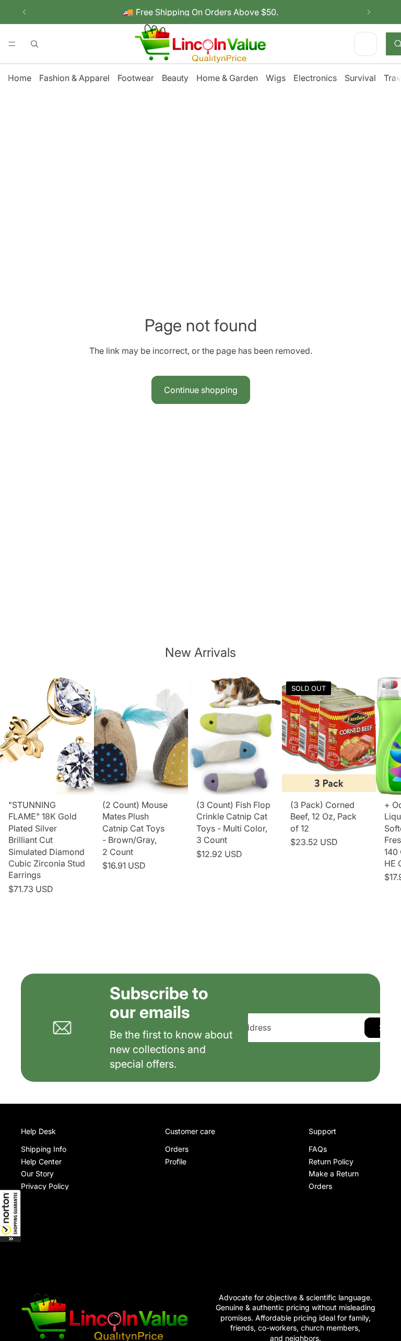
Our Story (37, 1173)
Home (19, 78)
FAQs (318, 1149)
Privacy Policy (45, 1185)
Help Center (41, 1161)
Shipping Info (43, 1149)
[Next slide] (368, 12)
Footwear (135, 78)
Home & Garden (227, 78)
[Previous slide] (24, 12)
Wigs (276, 78)
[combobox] (357, 43)
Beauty (175, 78)
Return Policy (331, 1161)
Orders (176, 1149)
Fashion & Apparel (74, 78)
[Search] (34, 43)
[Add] (77, 778)
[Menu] (12, 44)
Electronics (315, 78)
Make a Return (334, 1173)
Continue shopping (201, 390)
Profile (175, 1161)
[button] (10, 1215)
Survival (360, 78)
